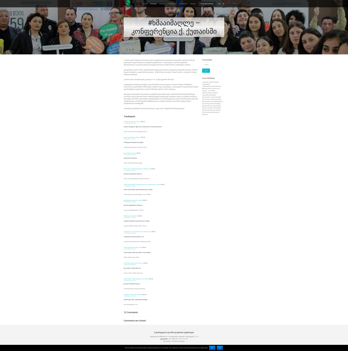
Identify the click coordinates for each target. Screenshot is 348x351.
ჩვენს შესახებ (183, 3)
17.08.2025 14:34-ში (130, 154)
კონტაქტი (193, 3)
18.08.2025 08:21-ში (130, 280)
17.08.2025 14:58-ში (130, 186)
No (219, 348)
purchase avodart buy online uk (133, 263)
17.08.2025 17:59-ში (130, 217)
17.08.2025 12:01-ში (130, 123)
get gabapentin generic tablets (133, 200)
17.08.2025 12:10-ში (130, 139)
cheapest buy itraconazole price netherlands (137, 231)
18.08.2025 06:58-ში (130, 264)
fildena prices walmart (130, 216)
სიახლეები (153, 3)
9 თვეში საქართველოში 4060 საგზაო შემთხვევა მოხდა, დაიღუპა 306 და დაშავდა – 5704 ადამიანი (211, 88)
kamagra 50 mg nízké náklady (133, 294)
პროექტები (162, 3)
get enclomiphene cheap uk (132, 137)
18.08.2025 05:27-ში (130, 249)
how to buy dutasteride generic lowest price (137, 169)
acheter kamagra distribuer (132, 121)
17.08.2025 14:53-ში (130, 170)
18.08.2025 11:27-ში (130, 296)
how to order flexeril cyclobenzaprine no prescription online (142, 184)
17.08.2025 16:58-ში (130, 201)
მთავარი (145, 3)
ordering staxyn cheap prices (132, 247)
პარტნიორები (173, 3)
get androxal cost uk (130, 153)
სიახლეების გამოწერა (207, 3)
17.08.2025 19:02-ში (130, 233)
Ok (212, 348)
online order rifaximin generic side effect (136, 279)
